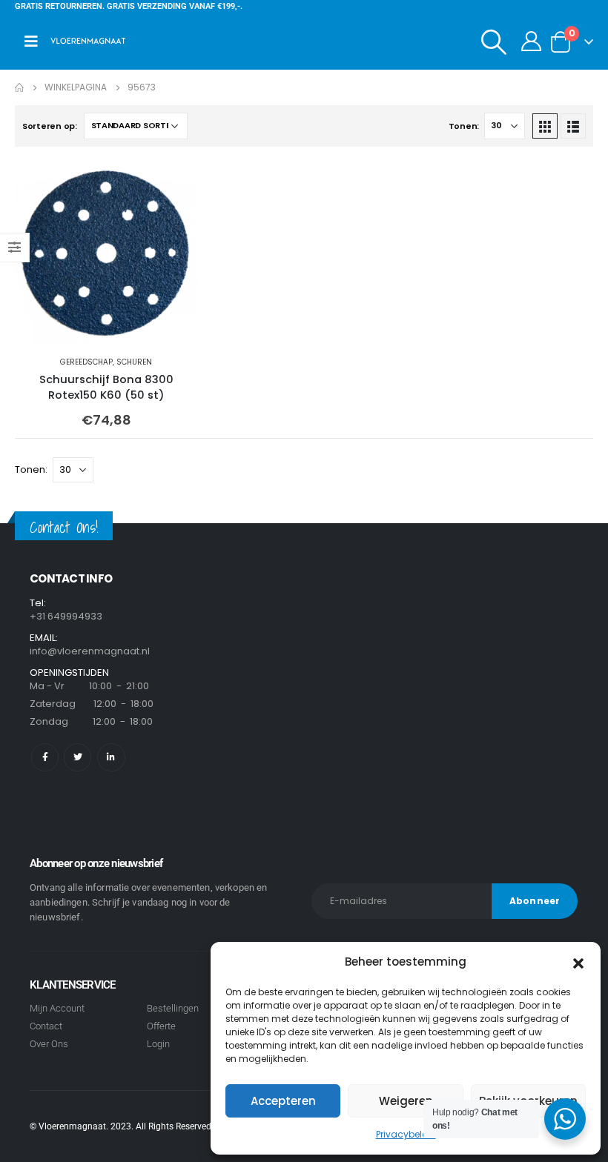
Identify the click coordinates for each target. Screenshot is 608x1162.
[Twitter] (77, 757)
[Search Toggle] (494, 41)
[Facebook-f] (45, 757)
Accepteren (283, 1101)
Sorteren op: (49, 126)
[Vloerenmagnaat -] (88, 41)
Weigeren (406, 1101)
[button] (578, 961)
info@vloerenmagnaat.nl (90, 651)
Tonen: (464, 126)
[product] (106, 253)
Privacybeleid (406, 1134)
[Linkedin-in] (111, 757)
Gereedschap (86, 362)
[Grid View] (545, 126)
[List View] (573, 126)
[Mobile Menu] (31, 41)
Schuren (134, 362)
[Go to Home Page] (19, 87)
